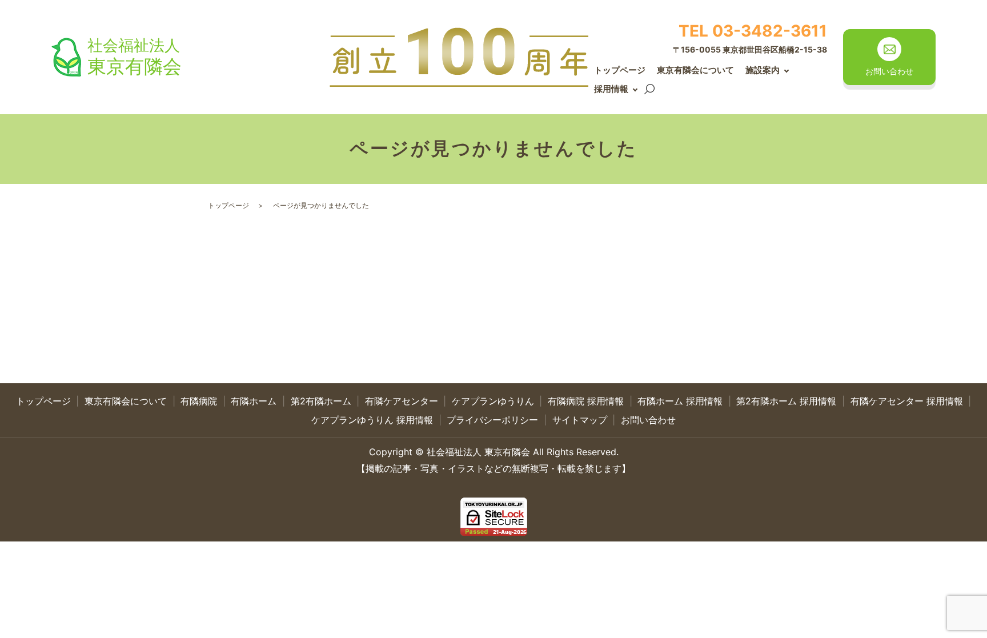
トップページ (619, 70)
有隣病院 (198, 401)
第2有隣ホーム (321, 401)
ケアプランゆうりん (493, 401)
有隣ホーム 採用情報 (680, 401)
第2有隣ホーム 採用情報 (786, 401)
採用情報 (611, 88)
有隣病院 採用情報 (586, 401)
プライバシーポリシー (492, 420)
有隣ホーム (253, 401)
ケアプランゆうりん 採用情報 (372, 420)
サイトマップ (579, 420)
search (649, 89)
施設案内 (762, 70)
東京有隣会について (695, 70)
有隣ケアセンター (401, 401)
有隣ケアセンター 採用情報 (906, 401)
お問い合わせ (648, 420)
